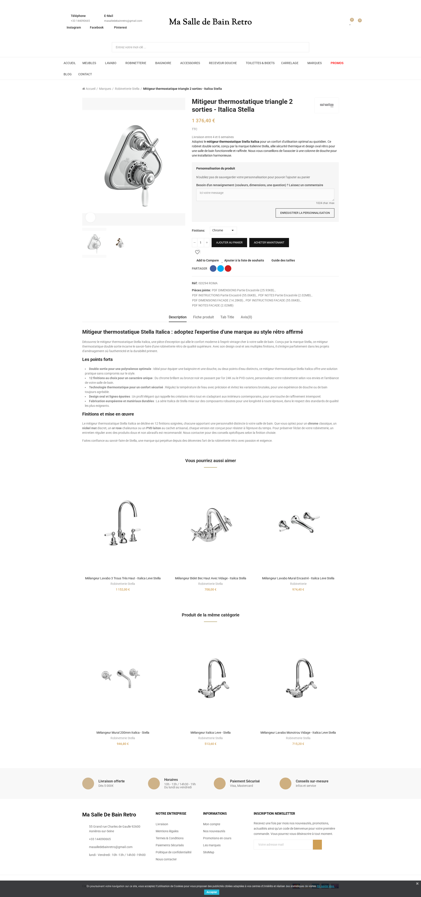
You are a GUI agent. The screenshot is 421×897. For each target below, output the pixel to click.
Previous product (324, 88)
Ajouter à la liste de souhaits (244, 260)
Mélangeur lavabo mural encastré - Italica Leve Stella (298, 578)
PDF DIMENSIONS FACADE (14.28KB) (218, 300)
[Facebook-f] (255, 853)
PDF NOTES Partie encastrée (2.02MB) (285, 295)
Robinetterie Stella (123, 583)
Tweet (220, 268)
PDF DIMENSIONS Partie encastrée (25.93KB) (243, 290)
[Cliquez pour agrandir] (90, 217)
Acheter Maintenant (269, 242)
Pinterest (120, 27)
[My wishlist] (350, 22)
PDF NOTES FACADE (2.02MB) (213, 305)
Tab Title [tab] (227, 317)
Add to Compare (207, 260)
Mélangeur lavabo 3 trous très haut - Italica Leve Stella (123, 578)
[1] (317, 845)
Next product (335, 88)
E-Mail (108, 16)
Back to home (330, 88)
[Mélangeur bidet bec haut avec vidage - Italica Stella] (210, 523)
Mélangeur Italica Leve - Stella (211, 732)
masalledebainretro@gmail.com (123, 20)
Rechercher (302, 47)
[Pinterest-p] (264, 853)
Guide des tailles (283, 260)
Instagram (74, 27)
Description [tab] (178, 317)
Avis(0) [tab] (246, 317)
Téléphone (78, 16)
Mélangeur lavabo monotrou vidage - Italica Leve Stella (298, 732)
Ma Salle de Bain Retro (210, 22)
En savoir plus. (326, 886)
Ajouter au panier (229, 242)
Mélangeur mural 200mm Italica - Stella (122, 732)
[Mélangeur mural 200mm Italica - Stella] (122, 677)
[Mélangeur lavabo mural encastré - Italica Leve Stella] (298, 523)
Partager (213, 268)
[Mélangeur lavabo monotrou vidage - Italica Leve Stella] (298, 677)
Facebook (96, 27)
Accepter (212, 892)
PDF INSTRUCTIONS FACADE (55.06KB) (273, 300)
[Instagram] (273, 853)
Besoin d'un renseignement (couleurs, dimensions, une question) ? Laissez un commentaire (259, 185)
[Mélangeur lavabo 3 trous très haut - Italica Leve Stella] (122, 523)
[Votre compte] (344, 22)
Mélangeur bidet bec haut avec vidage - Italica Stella (210, 578)
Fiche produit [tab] (203, 317)
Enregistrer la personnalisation (305, 212)
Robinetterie (298, 583)
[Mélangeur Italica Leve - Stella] (210, 677)
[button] (70, 537)
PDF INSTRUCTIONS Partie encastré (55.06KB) (224, 295)
